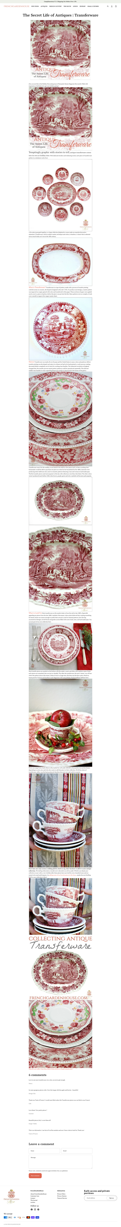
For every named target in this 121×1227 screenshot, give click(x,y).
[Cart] (116, 6)
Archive (33, 1202)
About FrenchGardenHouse (39, 1194)
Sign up (111, 1198)
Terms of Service (62, 1198)
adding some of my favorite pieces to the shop (62, 875)
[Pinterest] (38, 1209)
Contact (33, 1198)
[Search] (108, 6)
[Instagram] (35, 1209)
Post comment (35, 1176)
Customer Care (35, 1196)
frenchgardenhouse (14, 1224)
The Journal (34, 1200)
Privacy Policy (61, 1194)
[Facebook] (32, 1209)
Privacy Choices (61, 1196)
